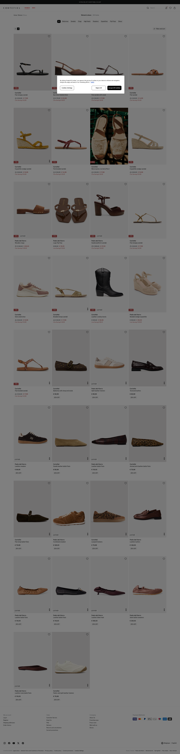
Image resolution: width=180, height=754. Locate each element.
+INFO (92, 82)
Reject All (99, 88)
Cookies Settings (67, 88)
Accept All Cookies (114, 88)
